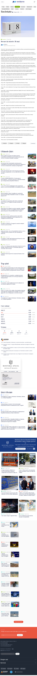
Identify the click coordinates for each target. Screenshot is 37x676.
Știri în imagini (28, 9)
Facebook (5, 143)
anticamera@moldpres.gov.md (7, 644)
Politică (12, 6)
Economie (23, 6)
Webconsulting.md (7, 650)
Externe (16, 9)
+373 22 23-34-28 (4, 642)
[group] (18, 268)
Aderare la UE (29, 6)
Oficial (7, 6)
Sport (12, 9)
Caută (17, 653)
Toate (3, 6)
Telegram (24, 143)
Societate (6, 11)
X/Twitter (18, 143)
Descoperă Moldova (5, 9)
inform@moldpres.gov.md (7, 645)
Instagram (11, 143)
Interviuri (22, 9)
